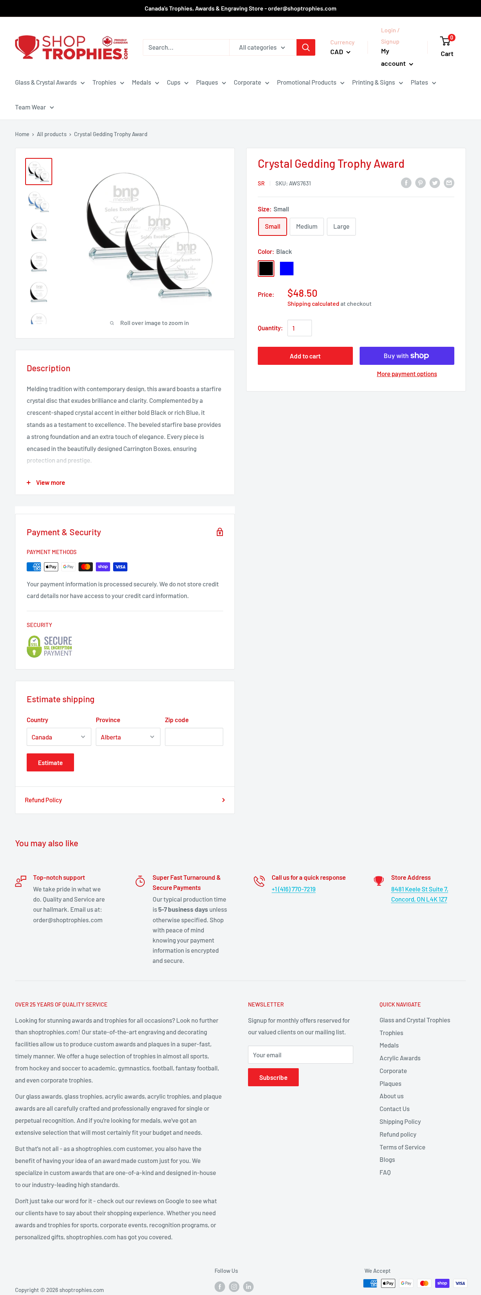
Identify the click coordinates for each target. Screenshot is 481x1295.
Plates (419, 82)
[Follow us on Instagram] (234, 1286)
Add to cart (305, 356)
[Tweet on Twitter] (435, 182)
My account (394, 57)
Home (22, 134)
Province (108, 719)
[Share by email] (449, 182)
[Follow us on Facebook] (220, 1286)
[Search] (305, 47)
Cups (173, 82)
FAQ (385, 1172)
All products (52, 134)
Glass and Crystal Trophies (415, 1019)
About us (392, 1095)
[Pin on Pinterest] (420, 182)
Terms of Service (402, 1147)
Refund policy (398, 1134)
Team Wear (30, 107)
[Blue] (286, 268)
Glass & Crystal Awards (46, 82)
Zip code (177, 719)
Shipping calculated (313, 303)
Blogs (387, 1159)
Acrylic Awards (400, 1057)
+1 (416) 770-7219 (294, 889)
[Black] (266, 268)
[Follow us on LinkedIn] (248, 1286)
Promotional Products (306, 82)
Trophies (104, 82)
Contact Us (395, 1108)
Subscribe (273, 1077)
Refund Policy (43, 799)
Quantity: (270, 327)
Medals (141, 82)
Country (37, 719)
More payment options (407, 373)
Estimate (50, 762)
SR (261, 183)
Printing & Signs (373, 82)
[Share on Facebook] (406, 182)
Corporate (247, 82)
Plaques (207, 82)
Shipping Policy (400, 1121)
